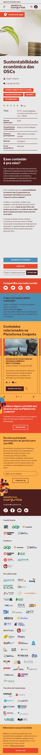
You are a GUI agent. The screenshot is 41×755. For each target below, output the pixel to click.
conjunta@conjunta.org (12, 505)
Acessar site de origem (20, 260)
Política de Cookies (17, 746)
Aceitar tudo (21, 750)
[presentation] (4, 397)
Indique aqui (20, 427)
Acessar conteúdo (15, 388)
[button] (16, 396)
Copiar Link (32, 272)
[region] (20, 739)
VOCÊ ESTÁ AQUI (15, 15)
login (19, 309)
